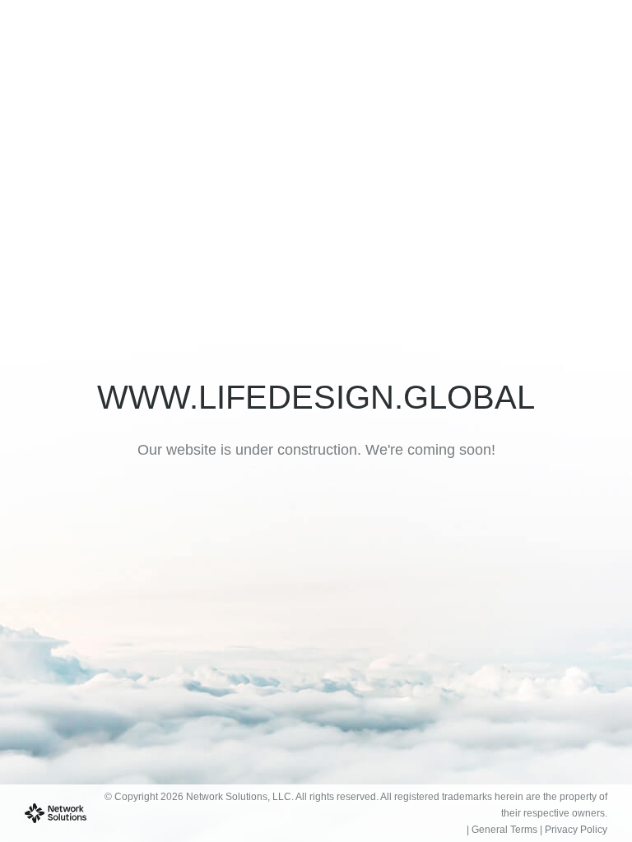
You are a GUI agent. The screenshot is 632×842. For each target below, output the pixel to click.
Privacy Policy (576, 829)
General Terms (504, 829)
